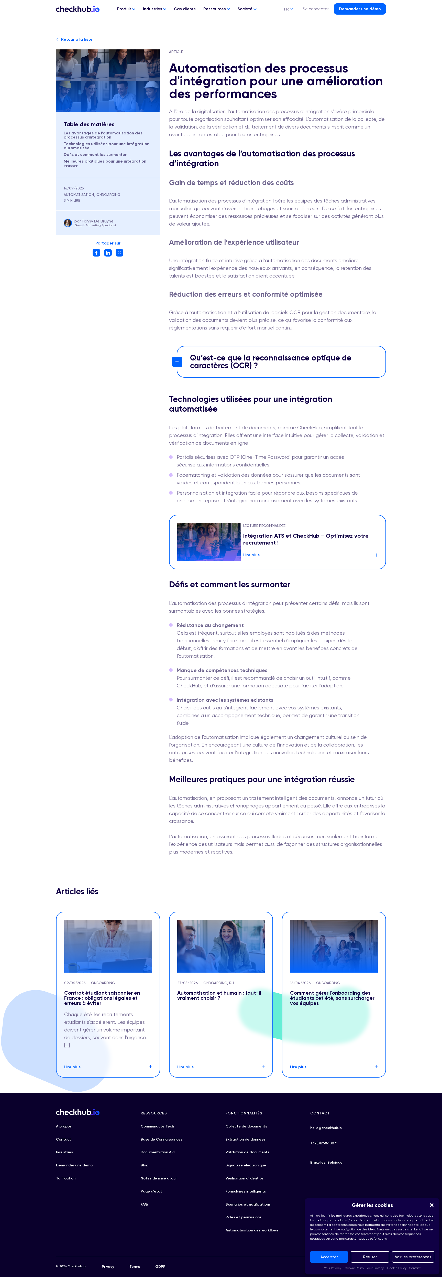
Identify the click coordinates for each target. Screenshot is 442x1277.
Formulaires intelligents (246, 1191)
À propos (64, 1126)
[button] (431, 1205)
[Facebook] (96, 255)
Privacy (108, 1266)
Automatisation (79, 195)
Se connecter (316, 8)
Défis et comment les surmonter (95, 154)
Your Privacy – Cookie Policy (344, 1268)
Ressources (215, 8)
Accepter (329, 1257)
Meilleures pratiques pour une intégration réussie (105, 163)
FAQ (144, 1204)
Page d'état (151, 1191)
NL (286, 28)
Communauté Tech (157, 1126)
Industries (153, 8)
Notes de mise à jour (159, 1178)
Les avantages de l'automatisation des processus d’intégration (103, 135)
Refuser (370, 1257)
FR (286, 9)
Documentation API (157, 1152)
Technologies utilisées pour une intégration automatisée (106, 145)
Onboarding (108, 195)
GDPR (160, 1266)
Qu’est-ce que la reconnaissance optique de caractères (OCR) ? (270, 361)
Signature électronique (246, 1165)
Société (245, 8)
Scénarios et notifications (248, 1204)
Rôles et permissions (243, 1217)
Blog (144, 1165)
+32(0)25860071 (324, 1143)
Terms (134, 1266)
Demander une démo (360, 8)
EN (286, 18)
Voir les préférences (413, 1257)
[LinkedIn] (108, 255)
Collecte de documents (246, 1126)
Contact (415, 1268)
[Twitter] (119, 255)
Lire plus (251, 554)
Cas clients (185, 8)
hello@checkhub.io (326, 1128)
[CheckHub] (78, 9)
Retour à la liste (77, 39)
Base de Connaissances (161, 1139)
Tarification (65, 1178)
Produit (124, 8)
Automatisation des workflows (252, 1230)
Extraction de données (246, 1139)
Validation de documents (247, 1152)
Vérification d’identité (244, 1178)
